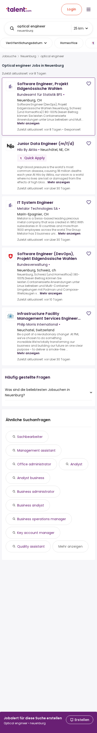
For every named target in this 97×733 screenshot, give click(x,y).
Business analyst (30, 505)
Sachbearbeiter (30, 436)
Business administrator (35, 491)
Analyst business (30, 478)
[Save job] (88, 84)
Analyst (76, 464)
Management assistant (36, 450)
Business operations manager (41, 519)
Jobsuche (9, 56)
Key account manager (35, 532)
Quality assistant (31, 546)
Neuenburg (28, 56)
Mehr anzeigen (28, 123)
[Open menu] (88, 9)
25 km (79, 28)
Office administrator (34, 464)
